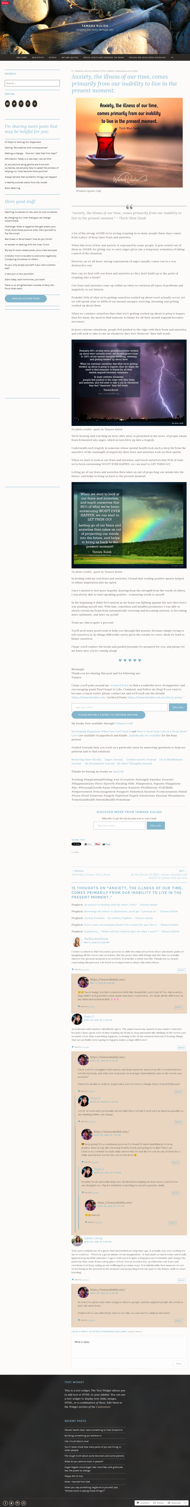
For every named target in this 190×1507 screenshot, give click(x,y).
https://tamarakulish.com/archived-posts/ (155, 697)
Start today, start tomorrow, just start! (25, 279)
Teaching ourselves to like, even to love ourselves (31, 212)
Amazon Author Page (26, 298)
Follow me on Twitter (11, 1503)
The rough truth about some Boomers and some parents (94, 1456)
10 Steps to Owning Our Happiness (23, 142)
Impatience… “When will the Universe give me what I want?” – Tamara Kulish (131, 931)
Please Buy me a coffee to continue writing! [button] (108, 714)
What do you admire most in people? (84, 1461)
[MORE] (172, 57)
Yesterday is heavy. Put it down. (91, 873)
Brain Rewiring (12, 188)
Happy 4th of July (74, 1476)
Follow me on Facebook (5, 1503)
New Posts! (38, 57)
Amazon (118, 771)
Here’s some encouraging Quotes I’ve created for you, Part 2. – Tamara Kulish (131, 924)
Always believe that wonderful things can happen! (31, 177)
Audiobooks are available (145, 735)
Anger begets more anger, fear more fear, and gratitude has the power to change (94, 1469)
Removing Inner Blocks (86, 759)
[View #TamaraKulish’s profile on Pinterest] (28, 103)
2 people (85, 1047)
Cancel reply (134, 1332)
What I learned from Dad (77, 1481)
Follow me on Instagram (17, 1503)
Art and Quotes (70, 57)
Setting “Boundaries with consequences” (26, 147)
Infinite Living (93, 1238)
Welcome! (22, 57)
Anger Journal (113, 759)
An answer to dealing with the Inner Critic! (27, 244)
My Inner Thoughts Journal (134, 763)
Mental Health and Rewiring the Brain (103, 57)
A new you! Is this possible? (19, 274)
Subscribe (177, 707)
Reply (181, 970)
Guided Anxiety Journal (141, 759)
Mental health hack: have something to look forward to (94, 1430)
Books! (53, 57)
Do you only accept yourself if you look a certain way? (30, 267)
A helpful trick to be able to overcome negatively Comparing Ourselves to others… (30, 258)
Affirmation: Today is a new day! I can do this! (28, 159)
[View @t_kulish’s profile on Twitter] (14, 103)
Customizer (103, 1406)
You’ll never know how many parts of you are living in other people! (93, 1449)
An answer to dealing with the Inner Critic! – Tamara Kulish (120, 904)
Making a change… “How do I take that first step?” (31, 153)
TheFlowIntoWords (96, 939)
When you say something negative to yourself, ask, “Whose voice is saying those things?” (91, 1489)
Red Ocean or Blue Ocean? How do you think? (28, 239)
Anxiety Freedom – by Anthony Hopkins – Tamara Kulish (118, 918)
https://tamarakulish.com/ (89, 697)
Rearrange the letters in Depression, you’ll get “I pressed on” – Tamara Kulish (131, 911)
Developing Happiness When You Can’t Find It (101, 731)
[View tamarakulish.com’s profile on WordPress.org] (34, 103)
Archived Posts (119, 685)
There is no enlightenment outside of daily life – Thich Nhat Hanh (30, 287)
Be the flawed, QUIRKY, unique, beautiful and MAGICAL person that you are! (159, 874)
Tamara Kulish (95, 26)
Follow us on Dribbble (23, 1503)
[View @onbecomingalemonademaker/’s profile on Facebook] (7, 103)
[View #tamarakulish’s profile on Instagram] (21, 103)
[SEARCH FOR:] (32, 83)
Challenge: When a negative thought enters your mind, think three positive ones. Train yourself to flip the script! (30, 230)
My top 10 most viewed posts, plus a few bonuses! (31, 250)
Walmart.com (123, 723)
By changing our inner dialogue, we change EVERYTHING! (28, 219)
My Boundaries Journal (100, 763)
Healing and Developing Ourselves (147, 57)
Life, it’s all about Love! (77, 1441)
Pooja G (89, 1016)
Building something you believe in (83, 1435)
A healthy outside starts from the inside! (26, 182)
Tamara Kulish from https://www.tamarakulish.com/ (106, 71)
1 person (85, 969)
